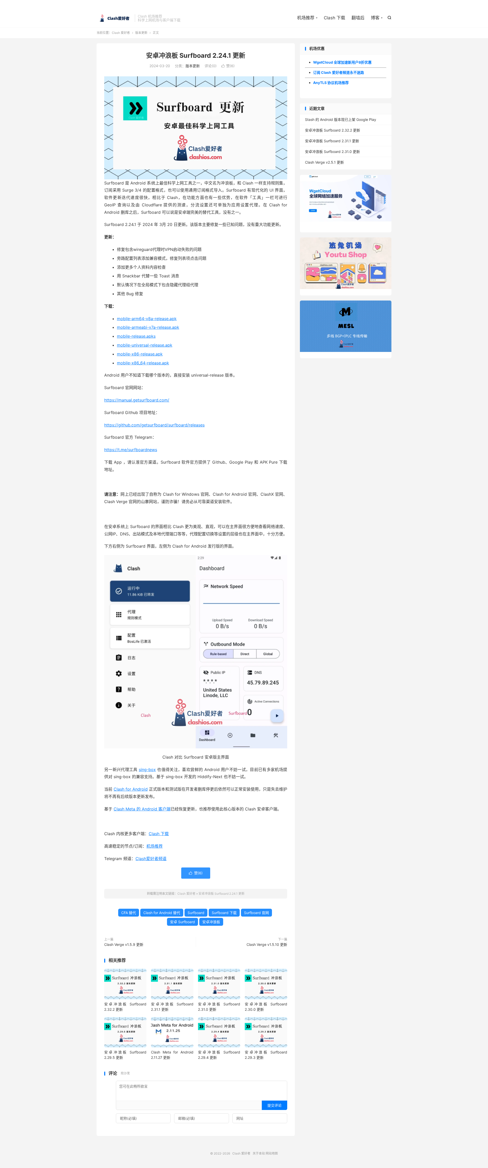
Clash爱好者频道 (150, 858)
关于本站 (259, 1153)
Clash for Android (131, 789)
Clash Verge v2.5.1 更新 (324, 162)
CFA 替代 (128, 912)
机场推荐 (305, 17)
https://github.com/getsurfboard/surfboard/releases (154, 425)
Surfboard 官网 (256, 912)
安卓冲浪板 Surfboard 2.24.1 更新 (195, 55)
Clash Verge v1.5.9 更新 (123, 944)
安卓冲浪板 (211, 922)
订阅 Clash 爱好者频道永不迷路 (338, 72)
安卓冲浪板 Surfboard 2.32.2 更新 (332, 130)
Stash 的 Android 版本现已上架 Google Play (340, 119)
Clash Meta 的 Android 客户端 (142, 808)
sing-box (147, 769)
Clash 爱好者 (114, 18)
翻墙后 (358, 17)
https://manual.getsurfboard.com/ (136, 400)
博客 (375, 17)
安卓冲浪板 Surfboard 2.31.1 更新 (332, 141)
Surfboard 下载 (224, 912)
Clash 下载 (334, 17)
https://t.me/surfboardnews (130, 449)
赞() (228, 66)
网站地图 (272, 1153)
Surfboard (196, 912)
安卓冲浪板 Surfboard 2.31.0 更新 (332, 151)
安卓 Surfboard (182, 922)
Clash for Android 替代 (161, 912)
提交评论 (274, 1105)
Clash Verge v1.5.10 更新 (267, 944)
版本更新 (141, 33)
